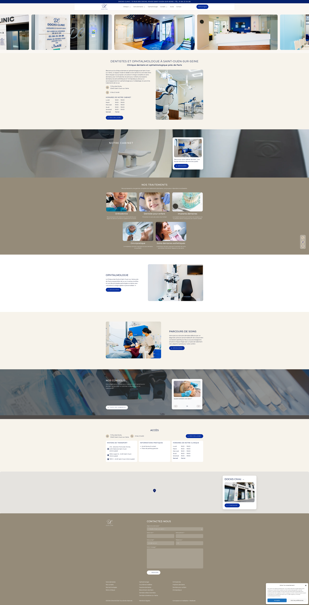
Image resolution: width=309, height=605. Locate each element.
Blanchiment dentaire (146, 590)
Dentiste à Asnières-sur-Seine (148, 595)
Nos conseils (110, 584)
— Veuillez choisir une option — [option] (157, 529)
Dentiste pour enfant (154, 214)
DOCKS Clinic (234, 479)
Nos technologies (111, 587)
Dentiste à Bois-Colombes (147, 593)
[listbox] (175, 529)
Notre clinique (110, 590)
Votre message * (151, 547)
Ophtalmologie (144, 582)
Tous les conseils (118, 407)
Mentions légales (144, 600)
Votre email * (150, 540)
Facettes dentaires (145, 587)
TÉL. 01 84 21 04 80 (183, 1)
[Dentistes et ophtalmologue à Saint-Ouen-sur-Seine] (104, 6)
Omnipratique (138, 243)
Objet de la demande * (153, 526)
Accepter (277, 600)
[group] (187, 390)
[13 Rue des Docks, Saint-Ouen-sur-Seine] (302, 246)
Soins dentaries (110, 582)
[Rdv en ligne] (302, 242)
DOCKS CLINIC (124, 1)
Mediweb (192, 600)
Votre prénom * (180, 532)
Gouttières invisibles (145, 584)
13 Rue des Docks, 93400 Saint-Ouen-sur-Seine (153, 1)
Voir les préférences (297, 600)
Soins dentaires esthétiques (171, 243)
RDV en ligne (202, 6)
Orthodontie (121, 214)
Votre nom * (150, 532)
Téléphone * (179, 540)
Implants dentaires (187, 214)
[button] (306, 585)
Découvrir (182, 166)
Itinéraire (233, 505)
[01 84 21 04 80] (302, 237)
